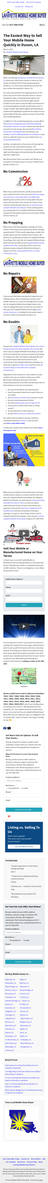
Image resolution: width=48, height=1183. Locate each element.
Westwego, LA (10, 1047)
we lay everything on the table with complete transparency (23, 367)
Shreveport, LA (10, 1036)
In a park (25, 788)
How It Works (36, 1159)
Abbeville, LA (10, 979)
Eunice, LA (9, 1004)
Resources (29, 6)
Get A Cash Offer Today (15, 2)
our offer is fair (23, 365)
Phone (8, 587)
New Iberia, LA (10, 1025)
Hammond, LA (25, 1008)
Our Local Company (33, 2)
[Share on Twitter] (9, 728)
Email (8, 595)
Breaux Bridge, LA (26, 990)
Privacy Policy (32, 1162)
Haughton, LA (10, 1011)
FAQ (44, 1159)
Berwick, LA (24, 986)
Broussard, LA (10, 993)
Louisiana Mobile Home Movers (24, 1165)
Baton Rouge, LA (11, 986)
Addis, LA (23, 979)
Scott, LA (23, 1032)
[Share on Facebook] (4, 728)
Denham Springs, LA (12, 1001)
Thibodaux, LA (25, 1039)
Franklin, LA (24, 1004)
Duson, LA (25, 420)
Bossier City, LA (11, 990)
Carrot (41, 1180)
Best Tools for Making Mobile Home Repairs (23, 134)
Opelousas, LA (25, 1025)
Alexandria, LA (10, 983)
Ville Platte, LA (11, 1043)
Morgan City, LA (26, 1022)
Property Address (13, 777)
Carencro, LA (24, 993)
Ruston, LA (9, 1032)
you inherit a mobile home (21, 397)
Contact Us (19, 6)
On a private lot (14, 788)
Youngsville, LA (26, 1047)
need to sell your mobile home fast (26, 413)
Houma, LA (24, 1011)
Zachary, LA (9, 1050)
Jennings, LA (10, 1015)
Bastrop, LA (24, 983)
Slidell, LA (23, 1036)
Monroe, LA (9, 1022)
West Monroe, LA (27, 1043)
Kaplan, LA (24, 1015)
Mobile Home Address (14, 579)
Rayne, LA (23, 1029)
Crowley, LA (24, 997)
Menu (42, 24)
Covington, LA (10, 997)
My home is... (11, 785)
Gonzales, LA (10, 1008)
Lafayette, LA (10, 1018)
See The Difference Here (24, 846)
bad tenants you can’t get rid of (27, 403)
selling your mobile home (27, 78)
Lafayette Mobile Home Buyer (17, 52)
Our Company (11, 1162)
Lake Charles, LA (26, 1018)
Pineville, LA (10, 1029)
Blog (40, 1162)
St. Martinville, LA (12, 1039)
